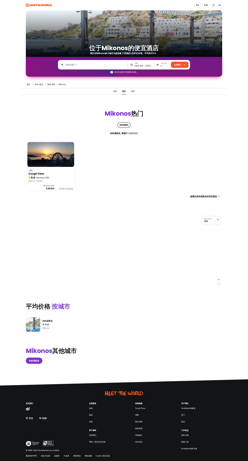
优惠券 (57, 456)
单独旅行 (138, 435)
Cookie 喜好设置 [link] (103, 456)
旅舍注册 (184, 435)
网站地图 (88, 456)
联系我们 (92, 435)
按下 (183, 415)
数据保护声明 (31, 456)
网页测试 (77, 456)
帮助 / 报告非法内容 (97, 442)
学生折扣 (138, 442)
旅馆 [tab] (133, 91)
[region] (124, 251)
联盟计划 (184, 442)
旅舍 (91, 408)
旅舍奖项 (138, 428)
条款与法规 (45, 456)
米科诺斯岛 (34, 360)
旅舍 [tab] (115, 91)
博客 (137, 415)
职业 (183, 422)
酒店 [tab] (124, 91)
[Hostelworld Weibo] (28, 409)
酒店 (31, 170)
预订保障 (138, 422)
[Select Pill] (213, 5)
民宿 (91, 422)
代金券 (66, 456)
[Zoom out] (219, 284)
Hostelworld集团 (188, 408)
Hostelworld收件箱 (189, 448)
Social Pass (140, 408)
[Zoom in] (219, 279)
